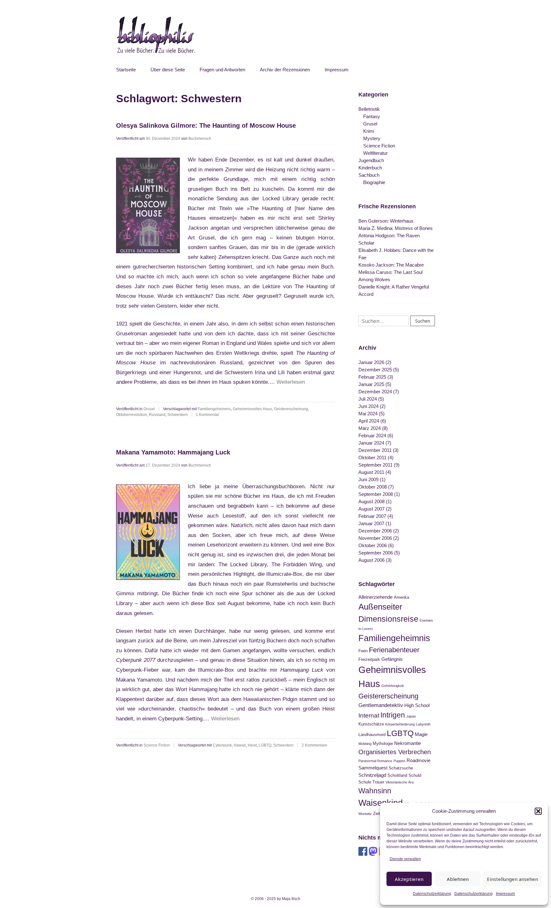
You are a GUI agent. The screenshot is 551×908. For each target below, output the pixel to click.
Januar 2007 (371, 523)
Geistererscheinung (291, 409)
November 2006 (375, 538)
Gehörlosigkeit (392, 686)
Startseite (126, 69)
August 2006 (371, 560)
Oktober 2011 (372, 457)
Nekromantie (407, 743)
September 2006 (375, 552)
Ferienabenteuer (394, 650)
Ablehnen (458, 879)
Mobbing (364, 744)
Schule (364, 782)
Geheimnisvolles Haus (252, 409)
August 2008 (371, 501)
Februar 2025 (372, 377)
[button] (538, 811)
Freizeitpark (369, 659)
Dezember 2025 (375, 369)
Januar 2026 (371, 362)
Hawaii (240, 745)
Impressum (505, 893)
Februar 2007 (372, 516)
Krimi (368, 131)
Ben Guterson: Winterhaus (386, 221)
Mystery (371, 138)
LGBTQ (265, 745)
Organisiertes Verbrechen (394, 751)
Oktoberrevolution (131, 414)
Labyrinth (423, 724)
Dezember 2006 (375, 530)
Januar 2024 (371, 443)
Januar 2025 (371, 384)
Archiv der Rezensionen (285, 69)
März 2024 (369, 428)
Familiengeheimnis (214, 409)
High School (417, 705)
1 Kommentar (207, 414)
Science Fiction (156, 745)
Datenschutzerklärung (432, 893)
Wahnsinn (374, 791)
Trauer (378, 782)
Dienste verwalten (405, 859)
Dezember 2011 (375, 450)
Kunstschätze (371, 724)
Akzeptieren (409, 879)
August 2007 (371, 508)
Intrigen (392, 715)
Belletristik (369, 109)
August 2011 (371, 472)
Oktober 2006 (372, 545)
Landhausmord (372, 734)
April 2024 (368, 421)
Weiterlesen (290, 382)
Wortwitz (365, 814)
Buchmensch (199, 138)
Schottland (397, 775)
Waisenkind (380, 803)
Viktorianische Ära (400, 782)
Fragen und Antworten (222, 69)
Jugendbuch (371, 160)
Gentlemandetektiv (380, 705)
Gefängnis (392, 659)
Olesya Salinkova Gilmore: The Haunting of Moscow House (206, 125)
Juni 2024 (368, 406)
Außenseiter (380, 606)
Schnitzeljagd (372, 775)
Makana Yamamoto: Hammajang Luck (173, 452)
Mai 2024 (368, 413)
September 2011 (375, 465)
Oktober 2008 (372, 487)
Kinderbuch (370, 167)
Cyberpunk (222, 745)
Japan (411, 716)
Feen (363, 650)
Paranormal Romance (375, 761)
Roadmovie (418, 760)
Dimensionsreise (388, 618)
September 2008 (375, 494)
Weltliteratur (375, 153)
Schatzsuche (401, 768)
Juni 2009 (368, 479)
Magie (421, 734)
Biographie (374, 182)
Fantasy (371, 116)
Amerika (401, 597)
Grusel (149, 409)
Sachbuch (368, 175)
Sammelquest (372, 767)
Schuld (414, 775)
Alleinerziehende (375, 597)
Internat (368, 715)
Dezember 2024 (375, 391)
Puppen (399, 761)
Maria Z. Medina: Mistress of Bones (395, 228)
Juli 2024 (367, 399)
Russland (157, 414)
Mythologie (383, 743)
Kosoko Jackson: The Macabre (391, 265)
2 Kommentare (314, 745)
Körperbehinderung (400, 724)
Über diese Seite (168, 69)
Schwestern (177, 414)
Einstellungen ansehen (512, 879)
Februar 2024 (372, 435)
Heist (252, 745)
